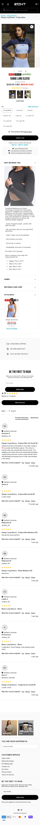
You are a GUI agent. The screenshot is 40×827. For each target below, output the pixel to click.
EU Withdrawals (7, 764)
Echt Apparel (22, 813)
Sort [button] (3, 411)
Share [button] (33, 463)
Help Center (6, 758)
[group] (11, 307)
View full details (11, 328)
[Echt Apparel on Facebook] (18, 810)
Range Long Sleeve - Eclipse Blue (13, 17)
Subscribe (20, 389)
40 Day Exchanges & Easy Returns (21, 153)
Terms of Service (8, 775)
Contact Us (6, 766)
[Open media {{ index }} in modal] (18, 45)
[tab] (21, 418)
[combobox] (20, 10)
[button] (20, 88)
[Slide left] (14, 71)
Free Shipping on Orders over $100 (21, 150)
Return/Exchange (8, 761)
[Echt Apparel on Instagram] (21, 810)
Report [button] (27, 463)
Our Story (5, 769)
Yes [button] (23, 463)
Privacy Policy (7, 772)
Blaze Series (12, 16)
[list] (20, 45)
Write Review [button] (20, 403)
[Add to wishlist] (17, 300)
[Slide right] (26, 71)
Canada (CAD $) (8, 746)
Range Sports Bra (12, 320)
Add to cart (20, 138)
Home (3, 16)
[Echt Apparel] (20, 4)
